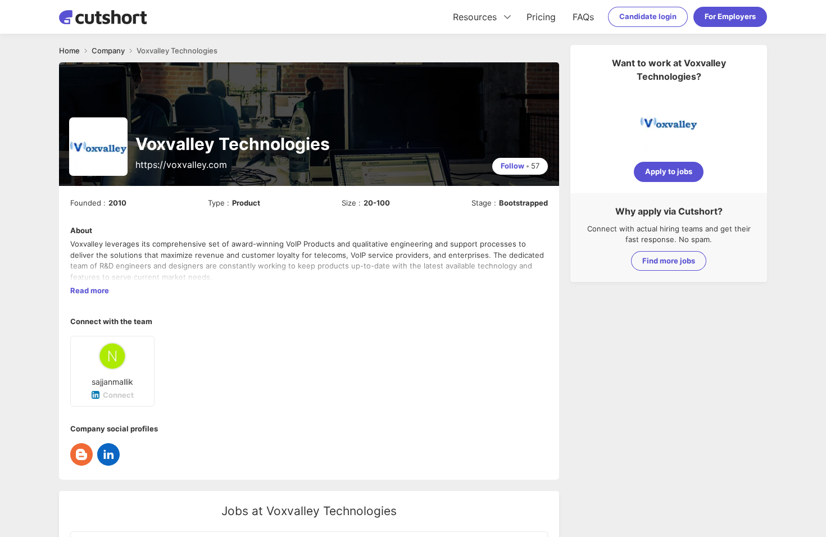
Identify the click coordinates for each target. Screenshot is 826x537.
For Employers (730, 16)
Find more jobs (668, 260)
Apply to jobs (668, 171)
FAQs (583, 16)
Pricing (541, 16)
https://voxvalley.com (181, 164)
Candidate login (648, 16)
